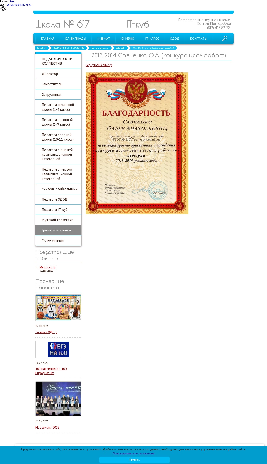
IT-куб (137, 24)
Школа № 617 (62, 24)
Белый (10, 4)
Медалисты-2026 (47, 427)
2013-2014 (120, 48)
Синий (27, 4)
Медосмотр (48, 267)
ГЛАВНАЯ (41, 48)
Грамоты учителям (100, 48)
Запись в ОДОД (46, 332)
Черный (19, 4)
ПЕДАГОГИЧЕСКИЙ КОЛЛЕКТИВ (68, 48)
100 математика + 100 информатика (51, 371)
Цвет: (3, 4)
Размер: (5, 1)
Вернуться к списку (99, 65)
